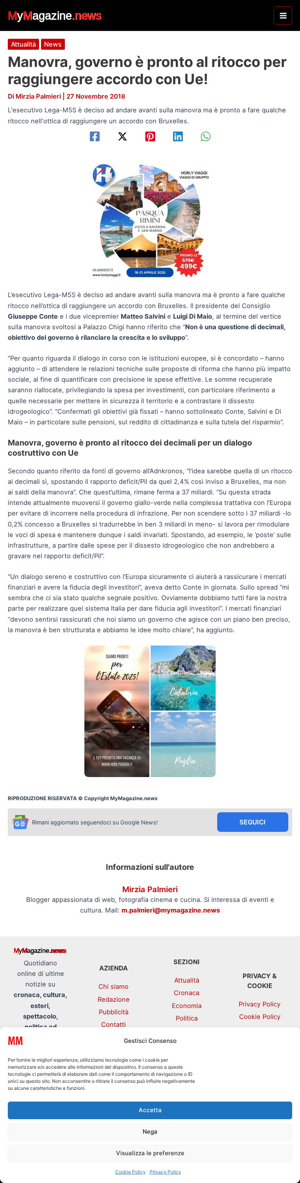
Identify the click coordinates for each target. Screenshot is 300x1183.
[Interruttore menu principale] (283, 15)
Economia (187, 1006)
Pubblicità (114, 1012)
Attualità (23, 44)
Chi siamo (113, 986)
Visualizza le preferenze (150, 1153)
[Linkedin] (178, 136)
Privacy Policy (165, 1172)
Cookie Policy (130, 1172)
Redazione (114, 999)
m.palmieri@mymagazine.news (170, 910)
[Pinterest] (150, 136)
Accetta (150, 1110)
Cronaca (186, 993)
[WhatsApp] (206, 136)
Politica (187, 1018)
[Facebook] (95, 136)
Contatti (113, 1024)
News (53, 44)
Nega (150, 1131)
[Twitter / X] (122, 136)
